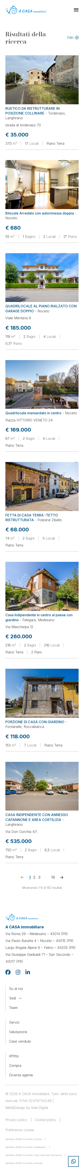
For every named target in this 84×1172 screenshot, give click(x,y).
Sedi (12, 998)
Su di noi (16, 988)
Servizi (14, 1022)
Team (13, 1007)
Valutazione (18, 1032)
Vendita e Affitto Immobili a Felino (23, 1139)
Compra (15, 1065)
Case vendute (20, 1041)
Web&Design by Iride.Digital (26, 1107)
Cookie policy (45, 1120)
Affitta (14, 1056)
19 (53, 877)
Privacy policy (16, 1120)
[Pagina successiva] (62, 877)
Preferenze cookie (19, 1130)
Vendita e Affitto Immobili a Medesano (25, 1147)
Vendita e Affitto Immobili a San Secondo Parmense (33, 1155)
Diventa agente (21, 1075)
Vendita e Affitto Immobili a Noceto (23, 1163)
